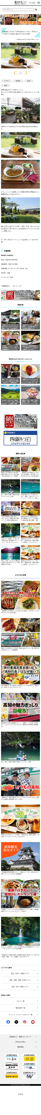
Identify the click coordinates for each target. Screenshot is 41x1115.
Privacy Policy (26, 1042)
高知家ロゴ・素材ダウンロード (23, 1037)
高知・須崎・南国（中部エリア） (23, 980)
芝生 (28, 81)
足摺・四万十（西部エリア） (24, 973)
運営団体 (27, 1047)
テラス (6, 81)
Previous (1, 20)
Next (40, 20)
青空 (5, 85)
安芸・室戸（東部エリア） (25, 987)
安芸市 (18, 81)
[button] (36, 9)
